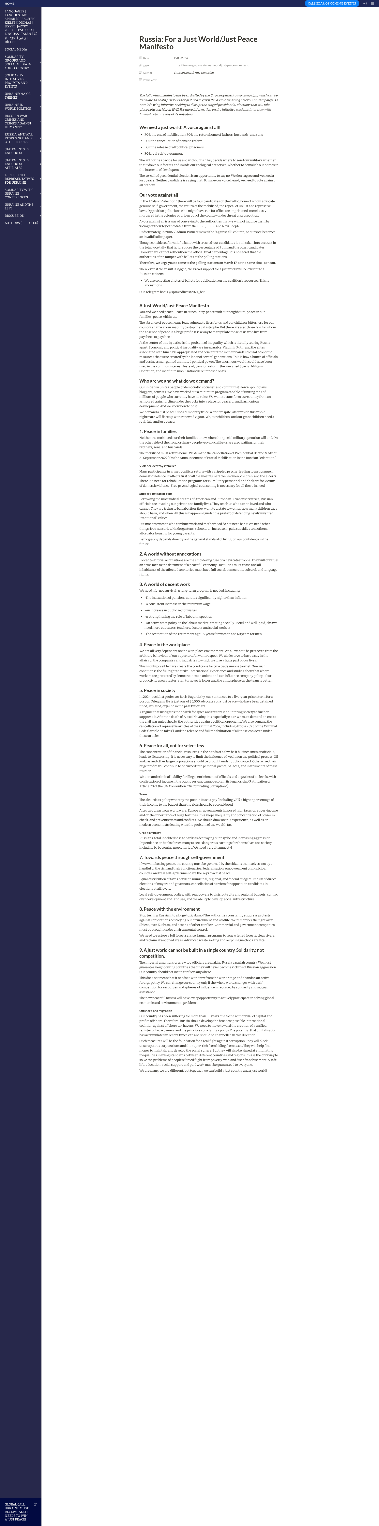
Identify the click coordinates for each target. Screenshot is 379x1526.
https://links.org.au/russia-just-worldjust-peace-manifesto (211, 65)
